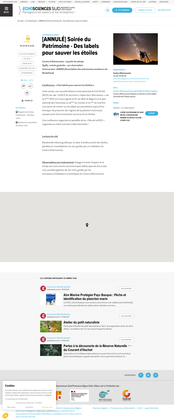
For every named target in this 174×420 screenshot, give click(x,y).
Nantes (95, 2)
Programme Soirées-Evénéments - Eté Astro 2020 (25, 115)
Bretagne (41, 2)
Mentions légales (100, 408)
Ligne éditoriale (151, 408)
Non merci (11, 407)
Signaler (28, 100)
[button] (5, 416)
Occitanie (52, 2)
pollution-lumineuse (27, 54)
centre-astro (27, 64)
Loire (33, 2)
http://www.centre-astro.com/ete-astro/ (129, 81)
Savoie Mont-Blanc (120, 2)
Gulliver (31, 416)
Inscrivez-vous (164, 10)
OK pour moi (47, 407)
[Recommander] (30, 86)
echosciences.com (10, 2)
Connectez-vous (145, 10)
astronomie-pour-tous (27, 68)
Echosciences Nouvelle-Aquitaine (58, 287)
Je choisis (29, 407)
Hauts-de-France (65, 2)
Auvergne (152, 2)
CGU (139, 408)
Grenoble (24, 2)
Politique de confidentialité (123, 408)
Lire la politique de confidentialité (16, 399)
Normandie (106, 2)
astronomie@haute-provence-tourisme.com (131, 78)
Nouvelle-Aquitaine (82, 2)
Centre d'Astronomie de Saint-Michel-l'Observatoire (135, 91)
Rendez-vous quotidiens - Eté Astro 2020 (27, 124)
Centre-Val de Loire (138, 2)
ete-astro (27, 59)
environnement (27, 73)
